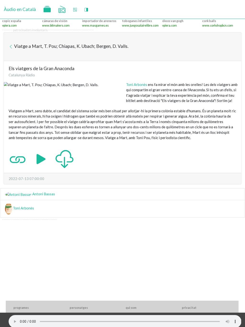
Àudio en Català (20, 9)
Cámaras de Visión (54, 21)
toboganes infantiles (137, 21)
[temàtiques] (47, 9)
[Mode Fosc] (86, 9)
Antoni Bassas (43, 194)
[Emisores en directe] (62, 9)
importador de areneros (99, 21)
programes (21, 308)
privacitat (189, 308)
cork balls (209, 21)
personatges (79, 308)
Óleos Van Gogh (172, 21)
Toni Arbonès (136, 84)
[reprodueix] (41, 158)
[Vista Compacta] (75, 9)
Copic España (11, 21)
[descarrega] (64, 158)
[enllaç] (18, 158)
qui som (131, 308)
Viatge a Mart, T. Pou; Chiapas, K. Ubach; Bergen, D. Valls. (70, 46)
